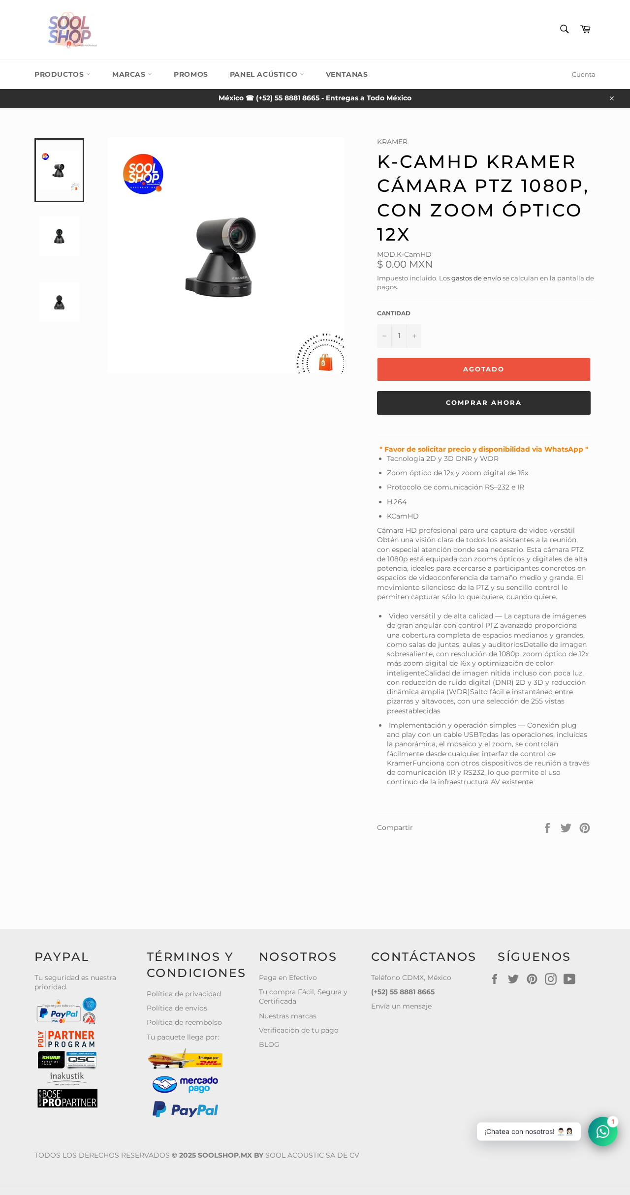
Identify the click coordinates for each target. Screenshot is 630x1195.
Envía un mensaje (401, 1006)
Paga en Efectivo (288, 977)
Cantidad (393, 313)
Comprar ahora (483, 402)
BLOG (269, 1044)
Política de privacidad (184, 993)
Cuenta (584, 74)
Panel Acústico (265, 74)
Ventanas (347, 74)
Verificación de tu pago (299, 1030)
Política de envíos (177, 1008)
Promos (191, 74)
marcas (130, 74)
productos (60, 74)
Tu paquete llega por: (183, 1037)
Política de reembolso (184, 1022)
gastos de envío (476, 278)
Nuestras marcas (287, 1015)
